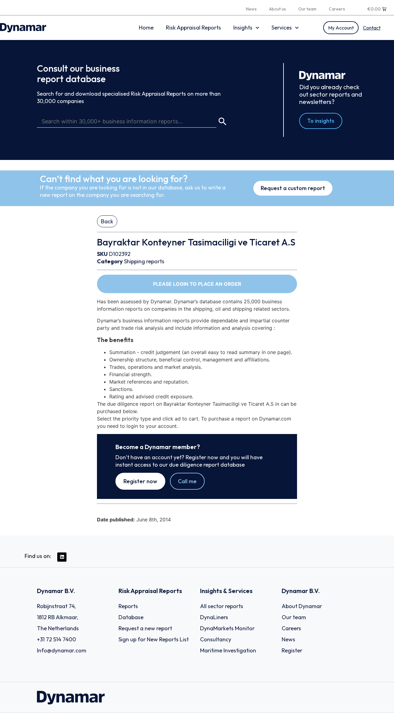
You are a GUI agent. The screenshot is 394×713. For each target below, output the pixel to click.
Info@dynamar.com (61, 650)
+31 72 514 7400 (56, 639)
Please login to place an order (197, 284)
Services (281, 27)
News (251, 9)
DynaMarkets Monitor (227, 628)
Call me (187, 481)
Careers (337, 9)
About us (277, 9)
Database (131, 617)
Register (292, 650)
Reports (128, 606)
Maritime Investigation (228, 650)
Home (146, 27)
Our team (307, 9)
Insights (242, 27)
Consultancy (215, 639)
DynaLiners (214, 617)
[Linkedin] (61, 557)
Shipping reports (144, 261)
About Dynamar (302, 606)
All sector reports (221, 606)
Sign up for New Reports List (154, 639)
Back (107, 221)
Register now (140, 481)
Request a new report (145, 628)
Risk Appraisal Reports (193, 27)
